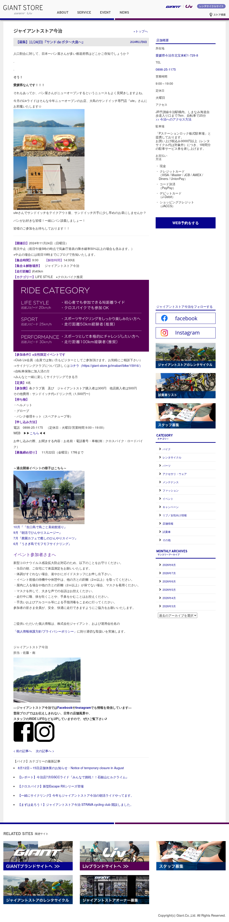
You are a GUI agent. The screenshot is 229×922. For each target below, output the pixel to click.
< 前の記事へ (22, 751)
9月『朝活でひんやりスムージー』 (37, 532)
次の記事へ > (45, 751)
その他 (167, 540)
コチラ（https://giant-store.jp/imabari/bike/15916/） (106, 365)
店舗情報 (168, 523)
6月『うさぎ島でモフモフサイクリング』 (42, 543)
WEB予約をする (185, 222)
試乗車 (167, 532)
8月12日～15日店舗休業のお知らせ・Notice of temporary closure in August (71, 768)
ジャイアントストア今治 (37, 30)
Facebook (64, 707)
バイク (167, 449)
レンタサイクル (172, 457)
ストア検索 (219, 14)
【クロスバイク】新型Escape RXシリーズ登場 (51, 786)
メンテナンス (171, 482)
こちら (34, 433)
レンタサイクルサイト (211, 6)
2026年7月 (169, 573)
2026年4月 (169, 598)
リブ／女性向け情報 (175, 515)
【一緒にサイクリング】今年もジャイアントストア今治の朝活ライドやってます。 (76, 795)
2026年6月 (169, 581)
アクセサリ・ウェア (175, 474)
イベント (168, 498)
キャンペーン (171, 507)
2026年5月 (169, 589)
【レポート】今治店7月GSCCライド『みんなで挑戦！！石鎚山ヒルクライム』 (73, 777)
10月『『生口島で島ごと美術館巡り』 (40, 527)
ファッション (171, 490)
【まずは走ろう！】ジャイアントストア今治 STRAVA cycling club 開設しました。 (75, 804)
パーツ (167, 465)
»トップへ (141, 31)
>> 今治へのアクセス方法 (173, 119)
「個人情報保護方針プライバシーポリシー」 (45, 631)
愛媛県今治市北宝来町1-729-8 (177, 55)
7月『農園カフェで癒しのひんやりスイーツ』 (45, 538)
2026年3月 (169, 606)
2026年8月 (169, 565)
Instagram (83, 707)
